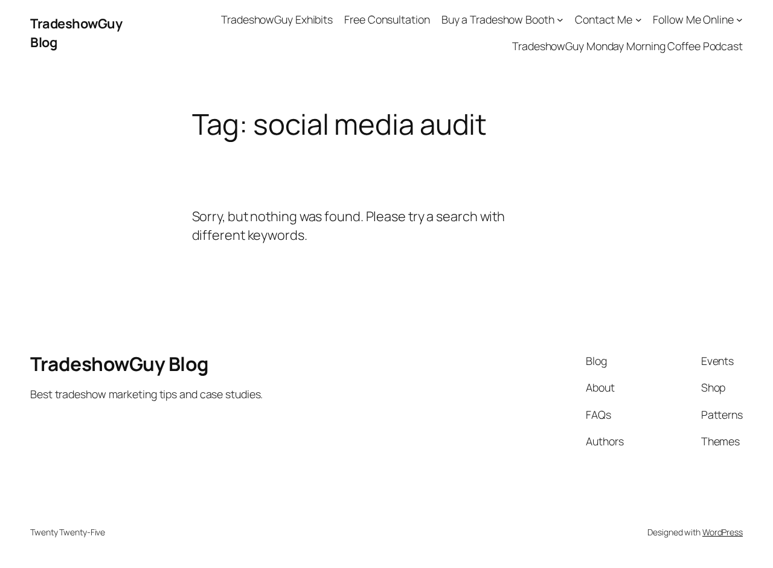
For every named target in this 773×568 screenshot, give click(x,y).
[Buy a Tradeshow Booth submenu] (560, 19)
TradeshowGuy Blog (119, 363)
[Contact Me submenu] (638, 19)
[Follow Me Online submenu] (739, 19)
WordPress (722, 532)
